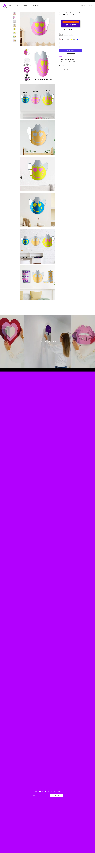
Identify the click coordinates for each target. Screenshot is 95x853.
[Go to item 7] (14, 36)
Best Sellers (18, 5)
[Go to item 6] (14, 33)
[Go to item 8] (14, 40)
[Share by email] (67, 69)
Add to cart (71, 47)
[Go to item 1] (14, 13)
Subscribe (56, 795)
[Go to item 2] (14, 17)
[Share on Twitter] (64, 69)
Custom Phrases (35, 5)
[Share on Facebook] (63, 69)
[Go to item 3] (14, 21)
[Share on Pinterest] (66, 69)
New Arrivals (26, 5)
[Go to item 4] (14, 25)
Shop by (11, 5)
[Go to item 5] (14, 29)
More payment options (71, 53)
